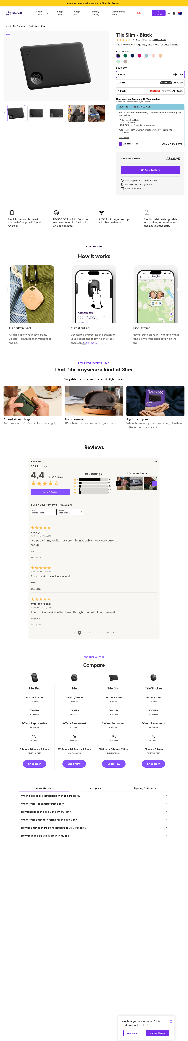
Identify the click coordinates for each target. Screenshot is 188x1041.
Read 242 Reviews (143, 40)
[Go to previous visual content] (118, 483)
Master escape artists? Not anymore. (94, 3)
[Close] (171, 1021)
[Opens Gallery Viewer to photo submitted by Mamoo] (150, 483)
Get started (158, 13)
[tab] (44, 788)
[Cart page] (169, 13)
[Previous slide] (8, 289)
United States (157, 1033)
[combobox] (44, 512)
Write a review (159, 40)
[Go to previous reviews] (74, 633)
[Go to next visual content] (155, 483)
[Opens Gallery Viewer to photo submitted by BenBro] (136, 483)
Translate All (65, 504)
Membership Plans (118, 13)
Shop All (77, 13)
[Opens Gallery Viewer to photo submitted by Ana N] (123, 483)
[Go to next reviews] (113, 633)
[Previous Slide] (5, 113)
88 (108, 633)
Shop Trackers (39, 13)
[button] (150, 126)
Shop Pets (60, 13)
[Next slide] (180, 289)
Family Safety (95, 13)
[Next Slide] (107, 113)
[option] (118, 55)
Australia (132, 1033)
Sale (138, 13)
